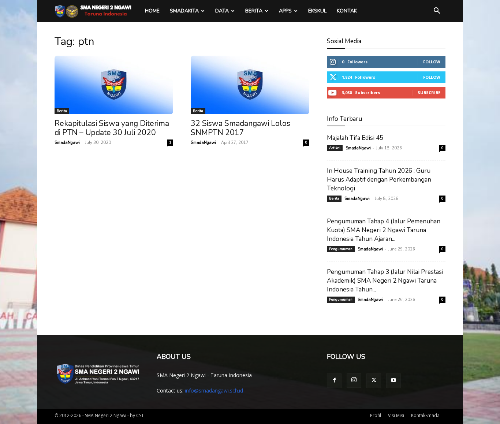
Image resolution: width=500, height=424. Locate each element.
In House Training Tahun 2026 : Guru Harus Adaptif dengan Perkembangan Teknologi (379, 180)
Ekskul (317, 10)
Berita (253, 10)
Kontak (347, 10)
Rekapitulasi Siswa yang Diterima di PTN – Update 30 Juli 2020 (112, 128)
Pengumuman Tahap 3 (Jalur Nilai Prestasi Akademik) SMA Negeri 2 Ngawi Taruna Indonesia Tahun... (385, 281)
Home (152, 10)
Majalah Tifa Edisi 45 (355, 138)
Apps (285, 10)
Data (222, 10)
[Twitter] (373, 380)
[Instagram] (354, 380)
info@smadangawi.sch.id (214, 390)
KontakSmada (425, 415)
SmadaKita (184, 10)
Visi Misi (396, 415)
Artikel (334, 147)
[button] (436, 11)
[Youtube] (393, 380)
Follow (431, 61)
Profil (375, 415)
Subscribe (429, 92)
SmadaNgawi (67, 142)
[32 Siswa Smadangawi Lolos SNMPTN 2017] (250, 85)
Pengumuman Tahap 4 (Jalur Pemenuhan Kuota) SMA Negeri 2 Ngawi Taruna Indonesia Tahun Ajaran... (383, 230)
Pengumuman (340, 249)
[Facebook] (334, 380)
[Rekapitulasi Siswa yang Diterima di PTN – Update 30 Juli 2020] (114, 85)
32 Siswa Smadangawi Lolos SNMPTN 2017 (240, 128)
